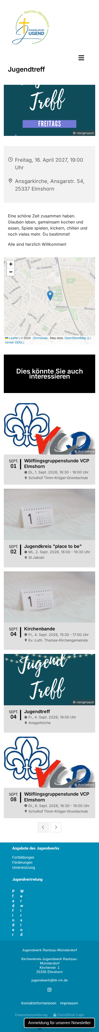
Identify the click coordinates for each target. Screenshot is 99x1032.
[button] (49, 57)
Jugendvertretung (27, 879)
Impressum (69, 1003)
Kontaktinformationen (38, 1003)
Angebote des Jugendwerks (35, 848)
